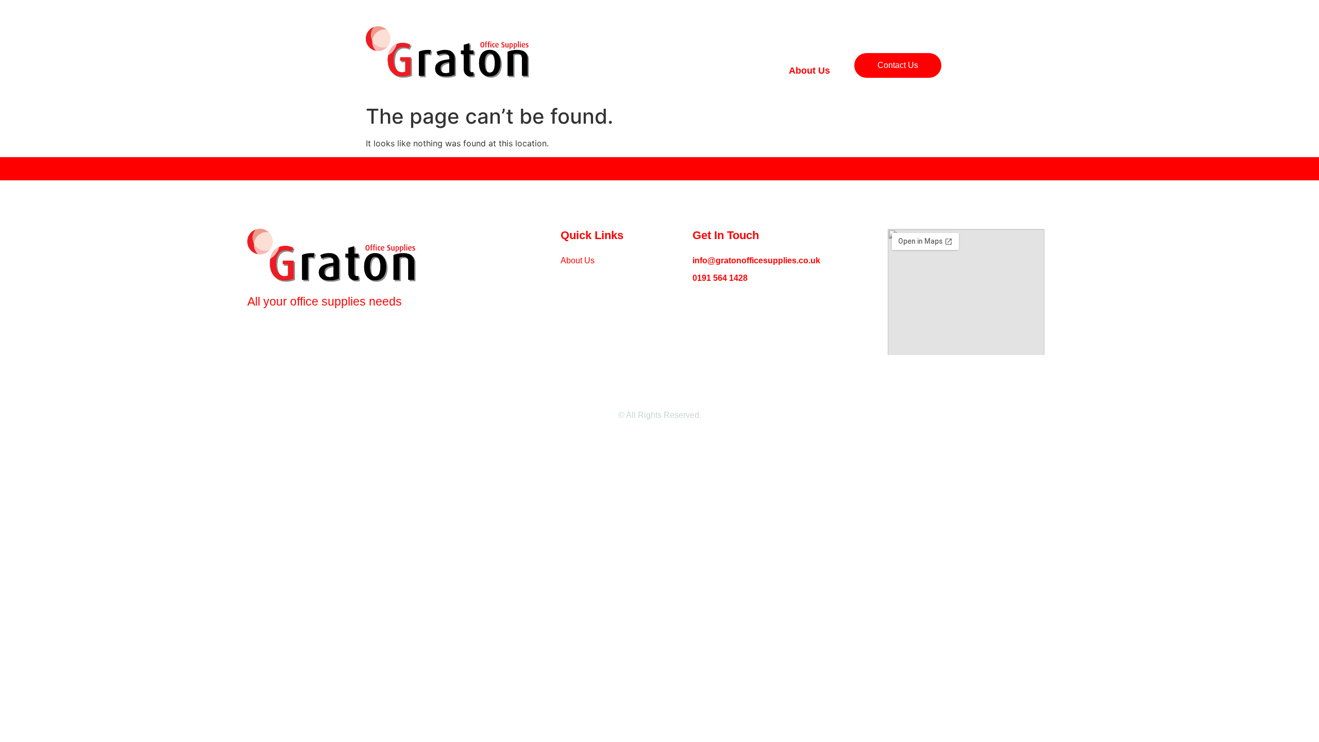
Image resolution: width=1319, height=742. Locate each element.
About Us (809, 70)
